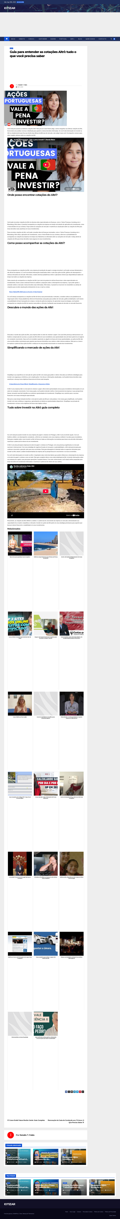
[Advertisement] (60, 24)
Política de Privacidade (110, 1211)
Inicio (13, 39)
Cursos (31, 39)
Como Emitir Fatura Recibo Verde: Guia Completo (27, 1120)
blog (11, 48)
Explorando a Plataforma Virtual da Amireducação (17, 1159)
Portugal (63, 39)
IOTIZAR (9, 8)
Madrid (53, 39)
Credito (22, 39)
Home (66, 1211)
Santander (43, 39)
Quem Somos (90, 39)
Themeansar (31, 1213)
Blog (80, 39)
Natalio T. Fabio (22, 85)
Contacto (102, 39)
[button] (111, 39)
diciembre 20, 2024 (14, 1190)
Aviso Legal (72, 1211)
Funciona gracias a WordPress (11, 1213)
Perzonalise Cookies (87, 1211)
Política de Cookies (98, 1211)
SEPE (72, 39)
